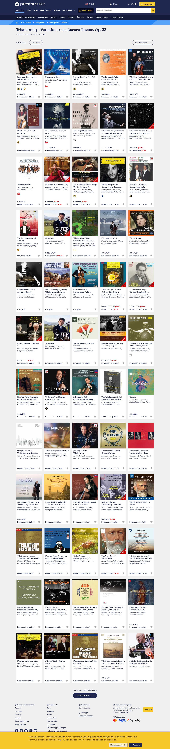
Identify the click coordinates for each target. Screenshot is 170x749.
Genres (71, 17)
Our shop (18, 715)
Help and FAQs (52, 721)
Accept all (136, 745)
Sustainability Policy (22, 721)
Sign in (115, 4)
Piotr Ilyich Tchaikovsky (58, 22)
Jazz (29, 10)
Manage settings (116, 745)
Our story (18, 718)
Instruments (69, 10)
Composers (43, 17)
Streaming (87, 10)
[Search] (153, 10)
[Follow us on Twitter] (22, 731)
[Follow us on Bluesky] (26, 731)
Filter (38, 42)
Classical (20, 10)
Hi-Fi (36, 10)
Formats (80, 17)
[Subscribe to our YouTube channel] (36, 731)
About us (18, 708)
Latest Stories (117, 17)
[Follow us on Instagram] (31, 731)
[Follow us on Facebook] (17, 731)
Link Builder (51, 724)
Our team (18, 711)
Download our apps (86, 716)
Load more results (83, 695)
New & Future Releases (25, 17)
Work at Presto (20, 724)
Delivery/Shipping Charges (56, 728)
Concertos (27, 34)
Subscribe (148, 709)
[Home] (17, 22)
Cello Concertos (38, 34)
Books (57, 10)
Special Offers (102, 17)
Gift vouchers (51, 718)
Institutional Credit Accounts (57, 731)
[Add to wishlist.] (39, 96)
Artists (54, 17)
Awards (90, 17)
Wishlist (134, 4)
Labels (62, 17)
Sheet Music (46, 10)
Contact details (84, 708)
